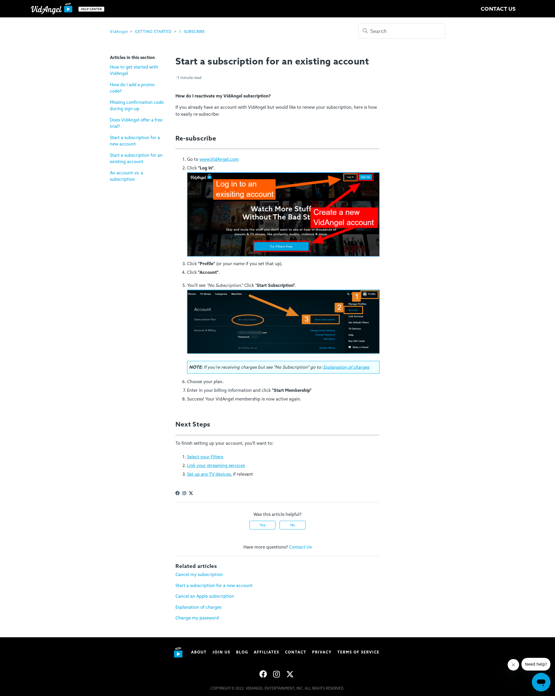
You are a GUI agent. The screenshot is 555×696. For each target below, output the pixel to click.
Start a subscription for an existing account (136, 158)
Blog (242, 652)
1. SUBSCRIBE (192, 31)
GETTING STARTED (153, 31)
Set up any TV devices (209, 474)
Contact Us (300, 547)
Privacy (322, 652)
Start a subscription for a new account (135, 141)
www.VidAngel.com (219, 159)
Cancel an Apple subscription (204, 596)
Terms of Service (358, 652)
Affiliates (266, 652)
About (199, 652)
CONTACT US (498, 8)
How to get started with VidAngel (134, 70)
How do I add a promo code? (132, 88)
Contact (295, 652)
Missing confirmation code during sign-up (137, 105)
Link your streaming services (216, 465)
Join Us (221, 652)
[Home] (69, 8)
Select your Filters (205, 457)
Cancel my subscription (199, 574)
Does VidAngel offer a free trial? (136, 123)
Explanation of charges (198, 607)
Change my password (197, 618)
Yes (262, 525)
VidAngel (118, 31)
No (292, 525)
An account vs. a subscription (126, 176)
